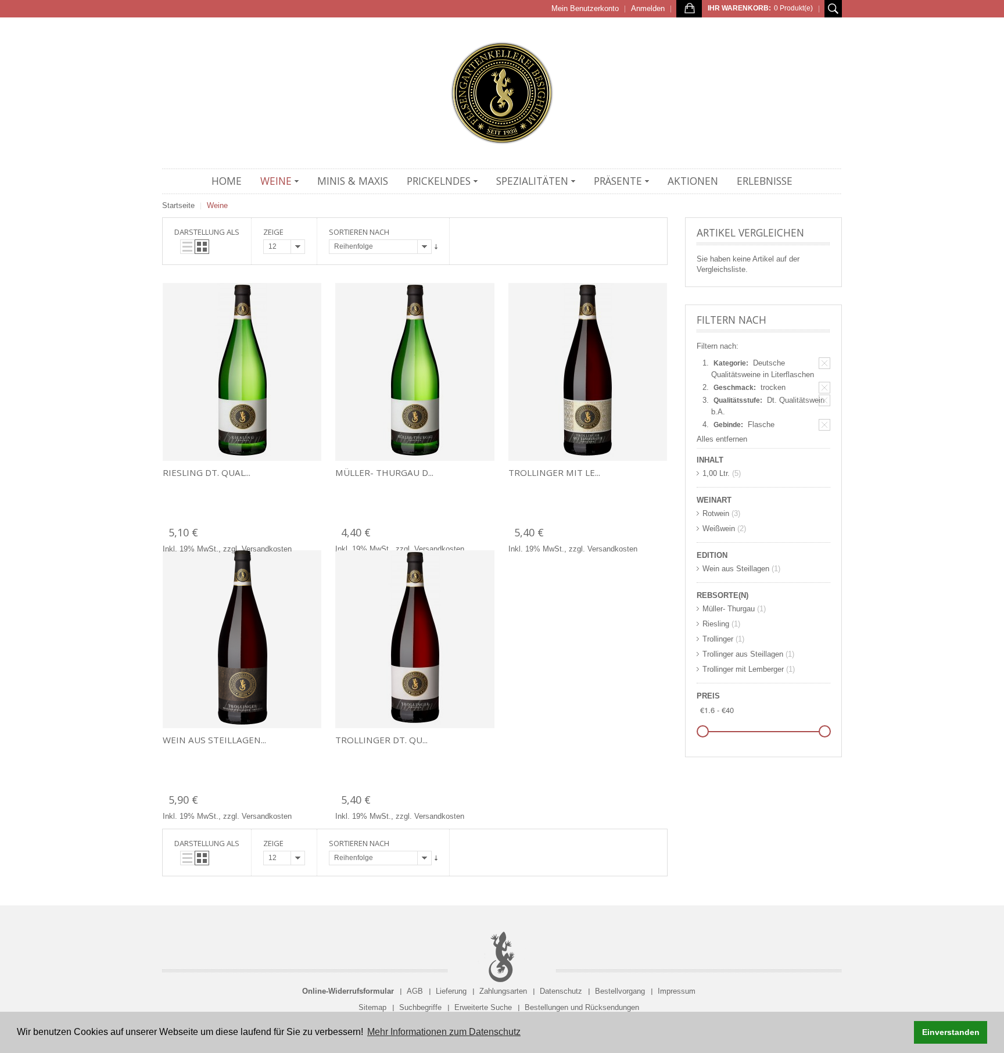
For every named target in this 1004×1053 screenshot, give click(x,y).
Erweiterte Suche (483, 1007)
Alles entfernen (722, 439)
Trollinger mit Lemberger (743, 669)
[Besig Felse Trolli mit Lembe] (587, 372)
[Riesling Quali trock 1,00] (242, 372)
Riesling (715, 623)
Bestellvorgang (620, 991)
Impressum (676, 991)
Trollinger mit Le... (554, 472)
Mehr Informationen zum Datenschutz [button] (444, 1032)
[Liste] (187, 246)
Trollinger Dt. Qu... (381, 740)
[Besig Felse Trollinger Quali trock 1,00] (414, 639)
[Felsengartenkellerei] (502, 93)
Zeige (273, 232)
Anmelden (648, 8)
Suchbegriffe (420, 1007)
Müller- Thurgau (728, 608)
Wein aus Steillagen (735, 568)
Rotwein (715, 513)
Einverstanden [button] (951, 1032)
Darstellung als (206, 232)
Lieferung (451, 991)
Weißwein (718, 528)
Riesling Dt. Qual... (206, 472)
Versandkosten (267, 549)
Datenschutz (561, 991)
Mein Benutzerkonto (585, 8)
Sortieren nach (359, 232)
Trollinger (717, 639)
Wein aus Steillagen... (214, 740)
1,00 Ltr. (716, 473)
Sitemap (372, 1007)
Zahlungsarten (503, 991)
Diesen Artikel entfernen (824, 363)
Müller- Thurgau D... (384, 472)
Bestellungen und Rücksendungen (582, 1007)
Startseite (178, 205)
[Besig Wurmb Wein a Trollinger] (242, 639)
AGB (415, 991)
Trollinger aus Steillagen (742, 654)
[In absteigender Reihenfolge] (436, 246)
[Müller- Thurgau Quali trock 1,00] (414, 372)
